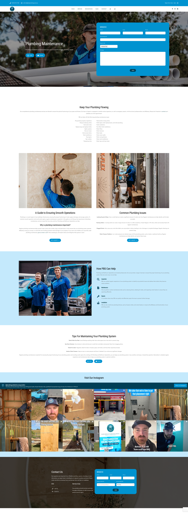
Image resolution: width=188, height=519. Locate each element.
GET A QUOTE (54, 240)
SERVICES (80, 9)
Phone (146, 30)
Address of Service (101, 481)
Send (133, 70)
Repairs (103, 296)
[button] (15, 404)
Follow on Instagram (180, 385)
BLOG (97, 9)
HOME (72, 9)
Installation (104, 302)
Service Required (103, 36)
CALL (31, 55)
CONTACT (103, 9)
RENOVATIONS (89, 9)
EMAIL (41, 55)
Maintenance (104, 287)
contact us (164, 111)
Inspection (104, 279)
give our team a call (43, 232)
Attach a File (102, 43)
